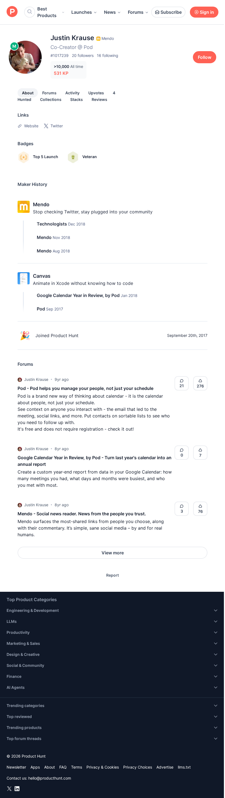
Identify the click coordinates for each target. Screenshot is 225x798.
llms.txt (184, 767)
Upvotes (96, 92)
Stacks (76, 99)
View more (113, 552)
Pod (41, 309)
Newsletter (16, 767)
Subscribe (171, 12)
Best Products (47, 12)
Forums (136, 12)
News (110, 12)
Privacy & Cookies (102, 767)
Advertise (164, 767)
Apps (35, 767)
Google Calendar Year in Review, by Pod (78, 295)
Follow (204, 57)
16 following (107, 55)
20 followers (83, 55)
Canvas (41, 276)
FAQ (63, 767)
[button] (20, 379)
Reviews (99, 99)
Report (112, 575)
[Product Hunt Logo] (12, 12)
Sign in (207, 12)
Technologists (52, 224)
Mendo (41, 204)
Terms (76, 767)
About (27, 92)
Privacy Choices (137, 767)
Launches (81, 12)
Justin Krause (36, 379)
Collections (50, 99)
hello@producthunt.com (49, 778)
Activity (72, 92)
